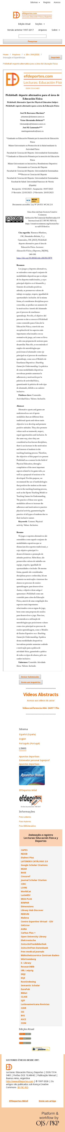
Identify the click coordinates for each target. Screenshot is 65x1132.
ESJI (23, 977)
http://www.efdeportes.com (19, 1081)
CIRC (23, 883)
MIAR (24, 868)
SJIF (23, 1000)
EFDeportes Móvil (28, 790)
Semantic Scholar (30, 985)
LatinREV (25, 895)
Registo (46, 2)
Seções (39, 23)
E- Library (26, 962)
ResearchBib (27, 966)
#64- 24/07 (48, 708)
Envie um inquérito (30, 682)
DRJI (23, 974)
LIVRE (24, 887)
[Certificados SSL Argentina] (40, 1050)
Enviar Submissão (30, 676)
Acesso (57, 2)
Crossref (25, 876)
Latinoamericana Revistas (35, 1004)
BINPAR (25, 902)
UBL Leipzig (27, 970)
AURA (24, 929)
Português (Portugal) (29, 743)
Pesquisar (32, 41)
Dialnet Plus (27, 857)
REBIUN (25, 914)
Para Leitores (25, 816)
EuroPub (25, 989)
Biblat (24, 992)
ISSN (23, 1023)
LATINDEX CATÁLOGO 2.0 (34, 861)
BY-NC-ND (23, 1087)
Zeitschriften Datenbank (34, 947)
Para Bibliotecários (27, 826)
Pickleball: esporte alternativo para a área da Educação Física (30, 63)
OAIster (25, 925)
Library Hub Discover (32, 910)
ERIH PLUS (26, 898)
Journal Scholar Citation (34, 880)
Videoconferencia (32, 708)
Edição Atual (24, 23)
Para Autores (25, 821)
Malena (25, 917)
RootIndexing (28, 981)
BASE (23, 872)
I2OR (23, 1008)
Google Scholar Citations (34, 865)
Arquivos (42, 29)
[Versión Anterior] (30, 807)
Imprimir (55, 57)
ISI (22, 1011)
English (22, 738)
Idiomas (34, 2)
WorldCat (26, 891)
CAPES (24, 850)
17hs (56, 708)
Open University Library (33, 936)
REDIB (24, 853)
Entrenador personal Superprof (34, 760)
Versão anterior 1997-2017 (20, 29)
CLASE (24, 996)
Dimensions (27, 906)
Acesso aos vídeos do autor (41, 700)
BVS (23, 1015)
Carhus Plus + (28, 932)
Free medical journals (32, 951)
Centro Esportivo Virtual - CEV (37, 921)
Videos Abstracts (40, 694)
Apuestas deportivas (29, 756)
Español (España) (27, 734)
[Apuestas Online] (32, 784)
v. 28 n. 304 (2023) (31, 54)
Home (5, 54)
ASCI (23, 1019)
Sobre (55, 29)
